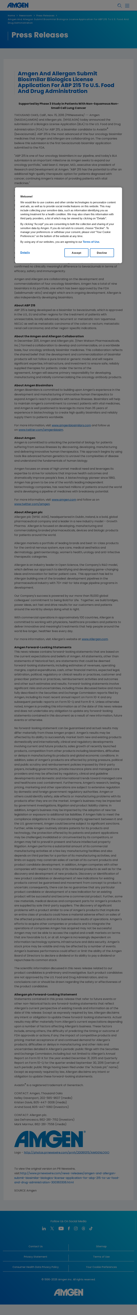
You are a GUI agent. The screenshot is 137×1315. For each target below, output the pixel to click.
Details (25, 252)
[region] (68, 225)
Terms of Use (91, 241)
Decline (102, 252)
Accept (76, 252)
